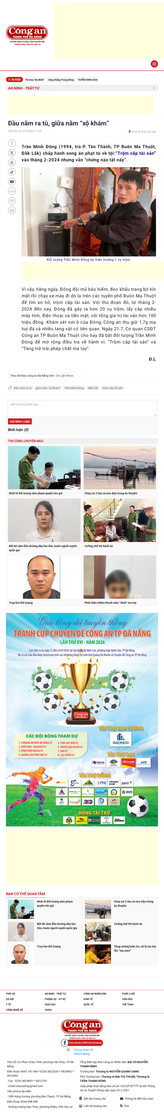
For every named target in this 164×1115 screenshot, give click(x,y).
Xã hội (10, 999)
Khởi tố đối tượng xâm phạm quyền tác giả (35, 493)
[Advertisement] (81, 105)
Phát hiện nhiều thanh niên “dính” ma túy (110, 602)
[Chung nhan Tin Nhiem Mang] (82, 1052)
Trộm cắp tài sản (112, 388)
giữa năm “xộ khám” (48, 388)
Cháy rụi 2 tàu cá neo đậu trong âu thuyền (111, 493)
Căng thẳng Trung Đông (36, 79)
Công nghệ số (14, 1010)
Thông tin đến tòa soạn (139, 1098)
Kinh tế (88, 999)
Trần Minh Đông (74, 388)
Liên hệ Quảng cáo (95, 1106)
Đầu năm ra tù (23, 388)
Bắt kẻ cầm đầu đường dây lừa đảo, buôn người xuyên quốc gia (43, 548)
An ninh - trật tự (23, 88)
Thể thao (127, 1004)
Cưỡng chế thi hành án (99, 546)
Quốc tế (88, 1004)
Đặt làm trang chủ (95, 1098)
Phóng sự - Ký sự (55, 999)
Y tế (8, 1004)
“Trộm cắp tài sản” (136, 153)
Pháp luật (128, 994)
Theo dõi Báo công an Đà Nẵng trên (32, 375)
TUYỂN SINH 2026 (62, 79)
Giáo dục (50, 1004)
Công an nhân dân (95, 994)
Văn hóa (127, 999)
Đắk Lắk (93, 388)
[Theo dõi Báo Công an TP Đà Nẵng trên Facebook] (82, 1043)
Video (48, 1010)
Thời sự (10, 994)
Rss (126, 1105)
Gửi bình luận (20, 421)
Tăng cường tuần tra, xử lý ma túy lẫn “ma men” (135, 948)
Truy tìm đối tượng (21, 602)
